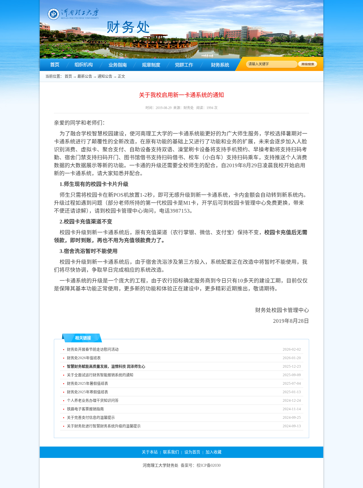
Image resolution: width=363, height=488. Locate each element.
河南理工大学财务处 (160, 465)
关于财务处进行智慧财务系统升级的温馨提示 (104, 426)
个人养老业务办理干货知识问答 (93, 400)
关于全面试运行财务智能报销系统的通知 (100, 375)
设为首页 (192, 452)
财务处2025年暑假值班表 (87, 383)
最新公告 (84, 76)
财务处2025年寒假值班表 (87, 392)
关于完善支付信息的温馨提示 (91, 417)
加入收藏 (213, 452)
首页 (68, 76)
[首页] (54, 64)
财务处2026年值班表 (84, 358)
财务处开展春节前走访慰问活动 (93, 349)
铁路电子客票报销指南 (85, 409)
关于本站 (150, 452)
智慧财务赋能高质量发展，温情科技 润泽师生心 (106, 366)
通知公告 (105, 76)
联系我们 (171, 452)
